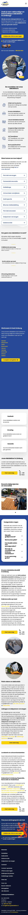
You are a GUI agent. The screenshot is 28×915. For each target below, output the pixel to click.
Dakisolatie (4, 856)
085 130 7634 (7, 904)
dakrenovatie (5, 606)
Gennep (3, 350)
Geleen (3, 355)
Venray (3, 348)
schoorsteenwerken (7, 774)
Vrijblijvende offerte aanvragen (12, 36)
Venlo (3, 344)
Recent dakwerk (6, 886)
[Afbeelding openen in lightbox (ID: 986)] (14, 499)
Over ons (4, 883)
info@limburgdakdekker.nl (10, 905)
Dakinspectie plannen (7, 873)
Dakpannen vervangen (8, 861)
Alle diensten (5, 891)
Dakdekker (4, 853)
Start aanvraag (9, 473)
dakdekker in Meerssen (13, 789)
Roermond (4, 346)
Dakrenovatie (5, 858)
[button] (12, 512)
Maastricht (4, 342)
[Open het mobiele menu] (26, 3)
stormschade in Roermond (9, 792)
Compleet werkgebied (9, 360)
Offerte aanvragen (7, 871)
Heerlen (3, 341)
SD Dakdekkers (14, 912)
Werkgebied (5, 888)
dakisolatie (6, 705)
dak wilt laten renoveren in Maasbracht (12, 790)
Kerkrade (4, 352)
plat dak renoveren (18, 703)
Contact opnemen (6, 868)
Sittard (3, 354)
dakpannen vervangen (8, 736)
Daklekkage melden (7, 876)
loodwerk (16, 773)
